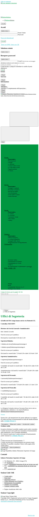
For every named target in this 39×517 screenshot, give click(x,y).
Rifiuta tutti (15, 424)
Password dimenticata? (7, 38)
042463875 (10, 462)
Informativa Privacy (10, 479)
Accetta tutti (28, 424)
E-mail (20, 61)
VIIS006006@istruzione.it (23, 464)
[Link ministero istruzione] (9, 3)
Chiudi (3, 75)
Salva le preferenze (15, 447)
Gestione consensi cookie (11, 486)
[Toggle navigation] (15, 134)
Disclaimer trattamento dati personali (11, 501)
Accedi (3, 23)
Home (6, 310)
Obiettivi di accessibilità (11, 484)
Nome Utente (22, 33)
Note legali (7, 478)
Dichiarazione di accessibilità (12, 483)
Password (20, 34)
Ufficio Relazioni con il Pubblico (13, 481)
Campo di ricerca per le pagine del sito (12, 292)
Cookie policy (8, 476)
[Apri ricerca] (24, 119)
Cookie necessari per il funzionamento (12, 440)
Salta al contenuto (6, 1)
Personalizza (4, 424)
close (2, 142)
